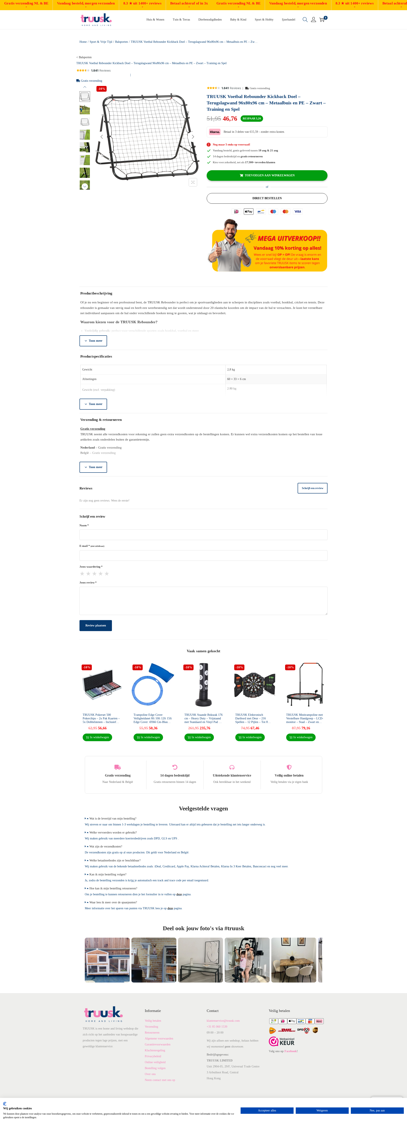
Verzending (151, 1026)
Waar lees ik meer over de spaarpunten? (113, 902)
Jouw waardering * (91, 566)
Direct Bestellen (267, 198)
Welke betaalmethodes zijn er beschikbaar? (115, 860)
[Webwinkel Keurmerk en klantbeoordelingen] (281, 1041)
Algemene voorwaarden (159, 1038)
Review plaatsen (95, 625)
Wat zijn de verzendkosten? (105, 846)
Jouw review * (88, 582)
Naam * (84, 525)
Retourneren (152, 1032)
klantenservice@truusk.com (223, 1020)
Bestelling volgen (155, 1068)
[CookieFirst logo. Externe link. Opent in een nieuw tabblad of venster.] (4, 1104)
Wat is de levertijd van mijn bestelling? (112, 818)
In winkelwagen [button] (99, 737)
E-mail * (91, 545)
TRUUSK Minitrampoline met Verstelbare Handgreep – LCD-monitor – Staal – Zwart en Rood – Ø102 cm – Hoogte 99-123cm (304, 722)
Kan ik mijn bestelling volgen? (107, 874)
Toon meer (95, 340)
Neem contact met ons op (160, 1080)
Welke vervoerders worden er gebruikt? (113, 832)
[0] (321, 19)
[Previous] (101, 136)
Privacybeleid (153, 1056)
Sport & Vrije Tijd (101, 41)
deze (179, 894)
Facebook (290, 1051)
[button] (203, 819)
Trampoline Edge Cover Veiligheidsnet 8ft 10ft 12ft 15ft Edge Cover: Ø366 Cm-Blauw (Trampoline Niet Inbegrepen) (153, 720)
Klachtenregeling (155, 1050)
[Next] (193, 136)
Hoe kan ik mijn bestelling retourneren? (113, 888)
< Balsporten (84, 57)
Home (83, 41)
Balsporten (121, 41)
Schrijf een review (312, 488)
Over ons (150, 1074)
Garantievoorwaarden (157, 1044)
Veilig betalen (153, 1020)
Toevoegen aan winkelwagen (270, 175)
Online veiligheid (155, 1062)
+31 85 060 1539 (217, 1026)
